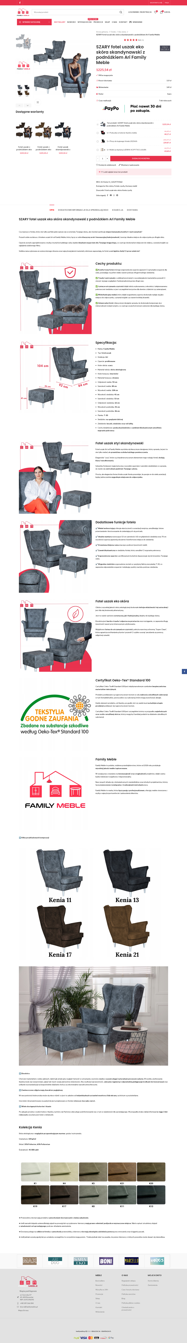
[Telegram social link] (117, 195)
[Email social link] (110, 195)
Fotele (113, 32)
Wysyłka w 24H (101, 1289)
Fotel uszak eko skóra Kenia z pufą (118, 190)
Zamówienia (152, 1285)
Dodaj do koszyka (141, 158)
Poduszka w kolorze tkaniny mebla (123, 133)
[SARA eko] (80, 1261)
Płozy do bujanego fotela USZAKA (123, 141)
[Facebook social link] (19, 3)
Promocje (99, 1294)
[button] (19, 105)
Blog (123, 1298)
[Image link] (28, 1281)
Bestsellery (100, 1281)
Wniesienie (99, 1312)
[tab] (51, 209)
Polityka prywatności (130, 1285)
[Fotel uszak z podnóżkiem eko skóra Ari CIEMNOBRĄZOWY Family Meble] (24, 130)
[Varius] (157, 1261)
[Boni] (106, 1261)
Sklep (97, 1298)
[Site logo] (23, 12)
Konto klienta (153, 1281)
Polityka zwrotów (128, 1294)
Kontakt (98, 1307)
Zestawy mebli (131, 186)
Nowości (98, 1285)
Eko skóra (122, 32)
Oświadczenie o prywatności (128, 1308)
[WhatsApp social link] (114, 195)
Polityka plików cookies (131, 1303)
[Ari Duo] (55, 1261)
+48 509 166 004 (27, 1303)
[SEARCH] (121, 12)
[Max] (29, 1261)
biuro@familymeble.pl (29, 1307)
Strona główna (102, 32)
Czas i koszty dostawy (130, 1289)
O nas (97, 1303)
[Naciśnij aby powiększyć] (38, 102)
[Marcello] (131, 1261)
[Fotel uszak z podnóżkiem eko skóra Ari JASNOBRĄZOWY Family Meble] (43, 130)
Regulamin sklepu (129, 1281)
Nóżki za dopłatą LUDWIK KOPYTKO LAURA (128, 150)
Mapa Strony (23, 1310)
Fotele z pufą (119, 186)
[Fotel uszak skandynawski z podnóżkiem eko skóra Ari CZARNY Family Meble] (63, 130)
